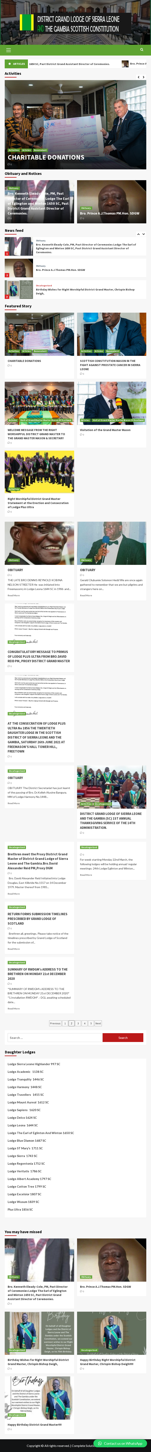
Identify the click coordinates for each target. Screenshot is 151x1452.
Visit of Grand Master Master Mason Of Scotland (45, 420)
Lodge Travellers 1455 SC (26, 1094)
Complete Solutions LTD (88, 1445)
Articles (26, 132)
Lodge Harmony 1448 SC (25, 1087)
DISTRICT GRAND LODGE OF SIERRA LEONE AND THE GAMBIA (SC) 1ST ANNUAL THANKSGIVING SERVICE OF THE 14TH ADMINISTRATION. (111, 821)
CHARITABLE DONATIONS (24, 361)
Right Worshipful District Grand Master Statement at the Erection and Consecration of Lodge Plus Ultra (38, 503)
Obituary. (14, 188)
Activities (14, 132)
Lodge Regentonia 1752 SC (26, 1163)
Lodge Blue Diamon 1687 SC (27, 1140)
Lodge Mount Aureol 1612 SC (28, 1102)
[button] (120, 1443)
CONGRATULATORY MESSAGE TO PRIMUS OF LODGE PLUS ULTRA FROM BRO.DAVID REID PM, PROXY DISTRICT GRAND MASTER (39, 656)
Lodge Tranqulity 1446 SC (26, 1079)
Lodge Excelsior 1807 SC (24, 1194)
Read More (14, 595)
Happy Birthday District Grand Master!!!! (35, 1424)
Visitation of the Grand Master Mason (105, 430)
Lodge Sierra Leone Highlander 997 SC (34, 1064)
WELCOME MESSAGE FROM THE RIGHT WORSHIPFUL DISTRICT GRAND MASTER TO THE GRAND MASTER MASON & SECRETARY (36, 434)
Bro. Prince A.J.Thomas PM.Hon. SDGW (99, 63)
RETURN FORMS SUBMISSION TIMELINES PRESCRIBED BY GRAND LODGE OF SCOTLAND (37, 919)
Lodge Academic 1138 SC (25, 1071)
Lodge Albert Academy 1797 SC (29, 1179)
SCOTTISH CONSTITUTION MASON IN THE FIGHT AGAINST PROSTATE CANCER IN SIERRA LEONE (71, 148)
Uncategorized (44, 264)
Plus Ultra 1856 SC (20, 1209)
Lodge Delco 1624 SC (22, 1117)
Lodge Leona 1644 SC (23, 1125)
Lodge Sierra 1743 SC (22, 1156)
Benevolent (40, 132)
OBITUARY (15, 570)
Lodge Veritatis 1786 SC (24, 1171)
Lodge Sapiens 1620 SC (24, 1110)
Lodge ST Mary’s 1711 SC (25, 1148)
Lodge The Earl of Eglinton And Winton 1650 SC (41, 1133)
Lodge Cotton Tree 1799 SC (27, 1186)
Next (98, 1023)
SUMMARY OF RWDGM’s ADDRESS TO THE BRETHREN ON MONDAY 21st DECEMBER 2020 (38, 974)
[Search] (141, 49)
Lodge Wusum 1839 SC (23, 1202)
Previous (55, 1023)
